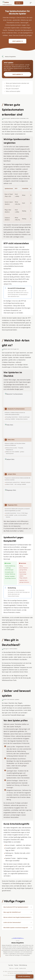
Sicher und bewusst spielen (13, 91)
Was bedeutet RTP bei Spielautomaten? (15, 907)
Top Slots (10, 965)
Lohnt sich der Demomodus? (12, 922)
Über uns (11, 968)
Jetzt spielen (16, 41)
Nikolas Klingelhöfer (17, 943)
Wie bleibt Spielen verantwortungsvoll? (15, 927)
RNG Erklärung (23, 965)
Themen (16, 965)
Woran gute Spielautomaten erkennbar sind (17, 83)
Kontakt (16, 968)
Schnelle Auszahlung (24, 976)
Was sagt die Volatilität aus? (12, 912)
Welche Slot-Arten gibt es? (13, 86)
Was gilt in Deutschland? (12, 88)
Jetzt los (18, 3)
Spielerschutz (22, 968)
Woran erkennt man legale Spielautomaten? (17, 917)
